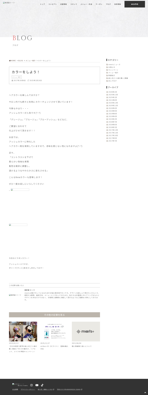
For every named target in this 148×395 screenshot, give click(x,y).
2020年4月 (112, 108)
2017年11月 (113, 133)
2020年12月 (113, 103)
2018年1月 (112, 127)
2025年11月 (113, 95)
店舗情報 (63, 4)
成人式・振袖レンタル (45, 389)
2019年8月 (112, 114)
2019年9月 (112, 111)
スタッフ (73, 4)
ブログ (108, 4)
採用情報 (117, 4)
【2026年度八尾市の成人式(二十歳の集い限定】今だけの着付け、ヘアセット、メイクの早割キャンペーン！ (23, 349)
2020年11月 (113, 105)
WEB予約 (134, 4)
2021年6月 (112, 100)
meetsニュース (114, 64)
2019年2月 (112, 119)
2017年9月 (112, 138)
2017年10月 (113, 135)
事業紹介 (111, 75)
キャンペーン (113, 70)
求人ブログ (112, 81)
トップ (42, 4)
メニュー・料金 (86, 4)
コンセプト (52, 4)
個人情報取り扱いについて (82, 346)
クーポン (99, 4)
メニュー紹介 (16, 77)
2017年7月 (112, 141)
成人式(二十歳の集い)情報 (118, 78)
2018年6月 (112, 124)
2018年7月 (112, 122)
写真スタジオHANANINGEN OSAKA (68, 389)
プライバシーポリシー (28, 389)
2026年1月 (112, 92)
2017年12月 (113, 130)
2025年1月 (112, 97)
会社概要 (15, 389)
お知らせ (111, 67)
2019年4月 (112, 116)
